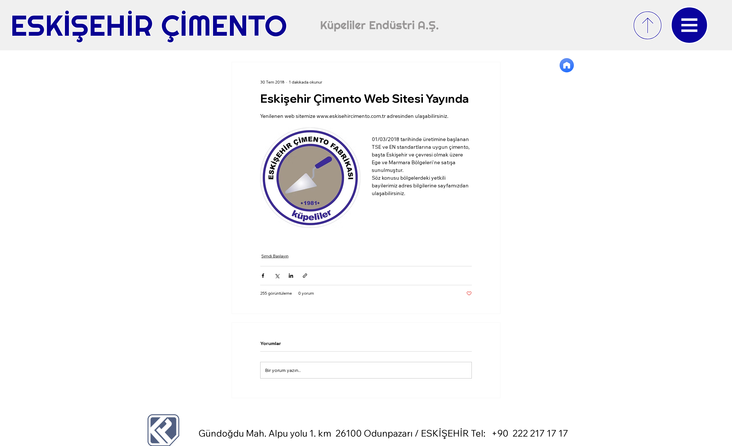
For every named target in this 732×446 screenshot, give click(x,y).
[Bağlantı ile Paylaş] (305, 275)
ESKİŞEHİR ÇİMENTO (148, 25)
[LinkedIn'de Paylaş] (291, 275)
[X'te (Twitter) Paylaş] (277, 275)
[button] (689, 25)
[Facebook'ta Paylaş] (263, 275)
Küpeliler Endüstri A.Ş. (379, 25)
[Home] (567, 65)
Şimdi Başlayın (275, 256)
